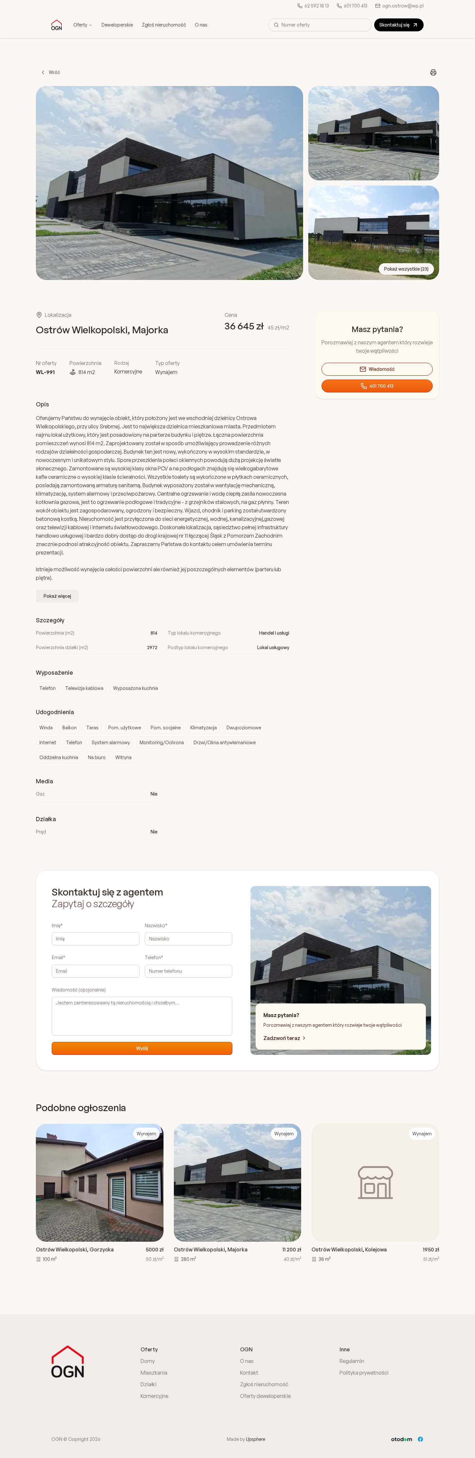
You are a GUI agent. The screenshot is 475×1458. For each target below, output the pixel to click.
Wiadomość (382, 369)
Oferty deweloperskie (265, 1396)
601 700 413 (382, 386)
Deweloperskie (117, 24)
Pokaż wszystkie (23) (406, 269)
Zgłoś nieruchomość (164, 24)
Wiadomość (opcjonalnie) (79, 989)
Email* (58, 957)
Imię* (57, 925)
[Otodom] (401, 1439)
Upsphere (255, 1439)
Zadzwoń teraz (281, 1038)
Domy (148, 1361)
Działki (148, 1384)
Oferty (80, 24)
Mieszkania (154, 1372)
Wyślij (142, 1048)
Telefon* (154, 957)
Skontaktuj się (394, 24)
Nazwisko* (156, 925)
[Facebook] (420, 1439)
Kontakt (249, 1372)
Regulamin (352, 1361)
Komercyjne (154, 1396)
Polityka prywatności (364, 1372)
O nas (201, 24)
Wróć (54, 72)
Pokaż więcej (57, 596)
